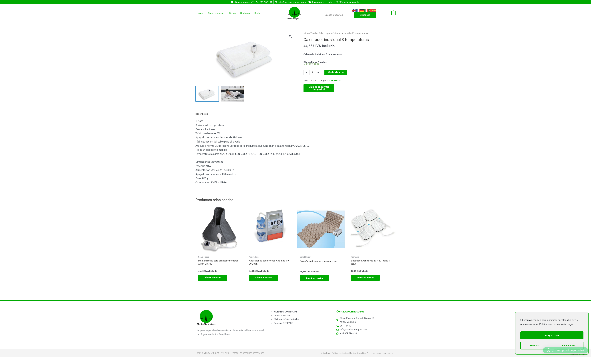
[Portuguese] (370, 10)
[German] (362, 10)
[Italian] (366, 10)
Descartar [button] (535, 345)
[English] (354, 10)
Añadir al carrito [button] (212, 277)
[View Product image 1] (207, 94)
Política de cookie (549, 324)
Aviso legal (567, 324)
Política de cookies (358, 353)
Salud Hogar (325, 33)
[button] (290, 36)
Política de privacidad (340, 353)
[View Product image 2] (232, 94)
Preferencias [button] (568, 345)
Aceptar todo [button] (552, 335)
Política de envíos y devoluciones (380, 353)
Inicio (306, 33)
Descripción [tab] (201, 113)
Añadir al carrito (336, 72)
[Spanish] (374, 10)
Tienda (313, 33)
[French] (358, 10)
